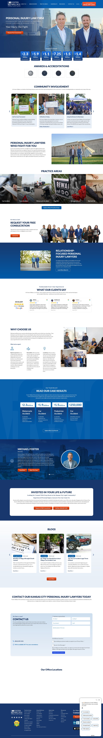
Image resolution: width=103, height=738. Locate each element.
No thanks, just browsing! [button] (51, 379)
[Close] (66, 357)
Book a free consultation (51, 374)
